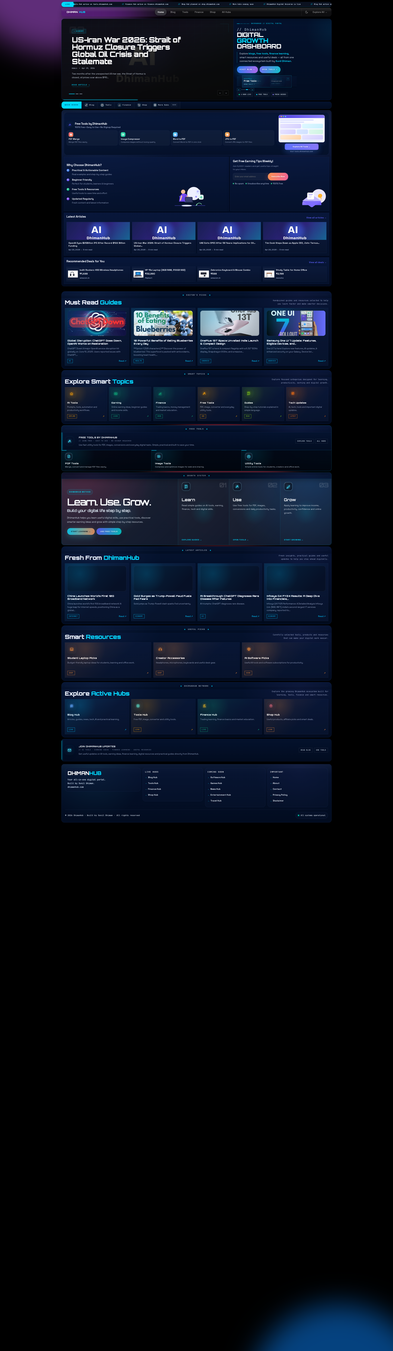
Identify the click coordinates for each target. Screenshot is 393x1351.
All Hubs (226, 12)
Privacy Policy (280, 795)
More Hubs (167, 105)
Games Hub (216, 783)
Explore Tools (304, 441)
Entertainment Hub (220, 795)
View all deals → (318, 262)
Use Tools (321, 750)
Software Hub (217, 777)
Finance (199, 12)
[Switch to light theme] (306, 12)
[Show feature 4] (247, 89)
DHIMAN (76, 12)
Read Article (81, 85)
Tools (185, 12)
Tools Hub (153, 783)
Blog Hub (152, 777)
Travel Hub (215, 800)
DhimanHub (78, 815)
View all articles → (316, 217)
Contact (277, 789)
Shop (213, 12)
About (276, 783)
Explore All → (320, 12)
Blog (172, 12)
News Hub (215, 789)
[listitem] (97, 337)
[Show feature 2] (243, 89)
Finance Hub (154, 789)
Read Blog (306, 750)
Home (161, 12)
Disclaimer (278, 800)
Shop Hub (153, 795)
